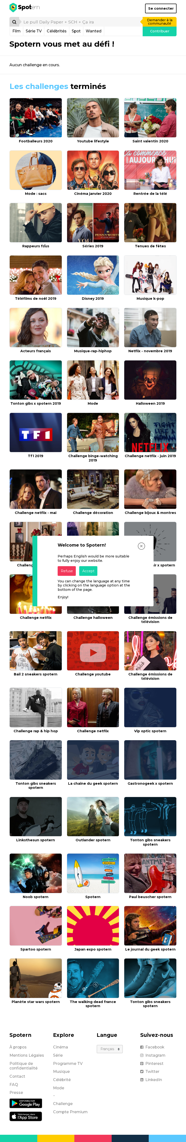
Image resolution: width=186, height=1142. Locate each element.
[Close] (141, 546)
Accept (88, 571)
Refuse (67, 571)
